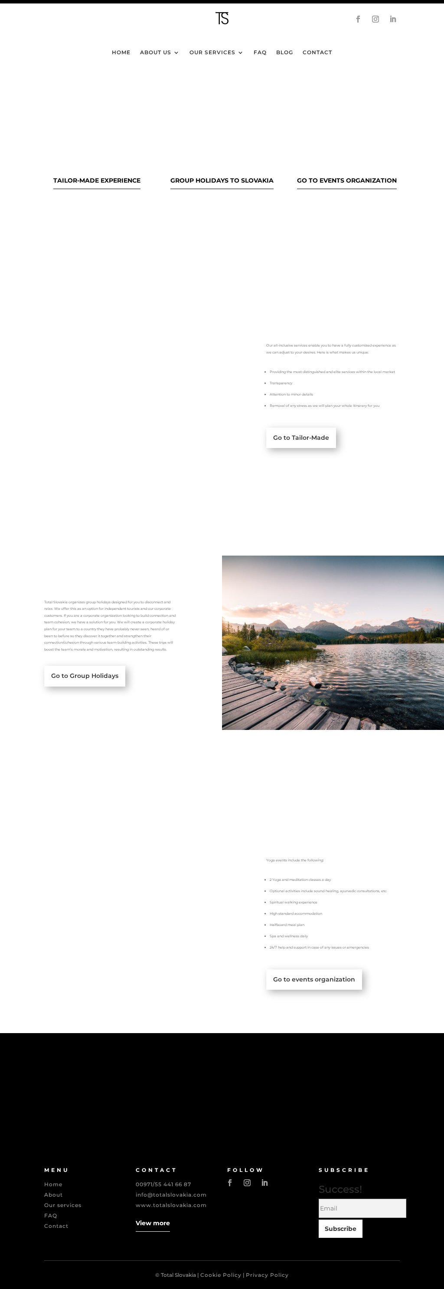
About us (155, 52)
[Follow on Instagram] (375, 19)
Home (121, 52)
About (53, 1194)
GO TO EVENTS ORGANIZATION (347, 180)
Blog (284, 52)
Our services (212, 52)
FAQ (260, 52)
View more (153, 1223)
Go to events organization (314, 979)
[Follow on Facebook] (358, 19)
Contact (317, 52)
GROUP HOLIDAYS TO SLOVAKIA (222, 180)
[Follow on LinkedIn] (393, 19)
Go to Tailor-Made (301, 438)
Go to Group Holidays (84, 676)
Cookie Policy (221, 1275)
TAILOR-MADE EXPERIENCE (96, 180)
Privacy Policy (267, 1275)
